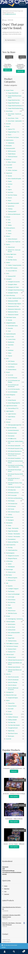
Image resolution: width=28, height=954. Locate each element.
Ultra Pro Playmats (12, 682)
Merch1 (10, 197)
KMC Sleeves (11, 361)
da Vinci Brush (11, 627)
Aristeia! (10, 167)
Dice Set (10, 320)
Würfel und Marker (12, 156)
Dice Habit (10, 708)
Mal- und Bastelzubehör (14, 632)
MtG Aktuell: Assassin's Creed (15, 448)
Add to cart (7, 70)
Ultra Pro (8, 674)
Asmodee (8, 123)
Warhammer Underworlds (14, 309)
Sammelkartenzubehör (13, 203)
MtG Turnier (11, 509)
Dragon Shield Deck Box (14, 100)
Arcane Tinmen (9, 90)
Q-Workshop (9, 561)
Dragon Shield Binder (13, 93)
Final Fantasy (11, 591)
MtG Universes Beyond (13, 511)
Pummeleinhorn (12, 539)
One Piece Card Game (13, 137)
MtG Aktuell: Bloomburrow (15, 451)
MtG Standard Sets (12, 503)
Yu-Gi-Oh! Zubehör (12, 392)
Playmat (10, 355)
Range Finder (11, 638)
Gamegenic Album (12, 284)
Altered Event (11, 247)
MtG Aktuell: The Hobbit (14, 487)
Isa (8, 347)
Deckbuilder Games (13, 325)
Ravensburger (9, 569)
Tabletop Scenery (12, 640)
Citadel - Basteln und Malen (14, 298)
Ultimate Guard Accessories (15, 660)
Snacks (9, 233)
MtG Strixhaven (12, 506)
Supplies (10, 607)
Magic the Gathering (11, 427)
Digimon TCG (11, 129)
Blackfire (10, 586)
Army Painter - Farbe (13, 118)
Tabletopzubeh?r (12, 211)
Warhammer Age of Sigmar (14, 303)
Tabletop (10, 208)
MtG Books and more (13, 492)
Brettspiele (9, 145)
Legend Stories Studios (11, 405)
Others (9, 353)
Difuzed (8, 217)
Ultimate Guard (10, 654)
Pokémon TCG (11, 651)
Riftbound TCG (12, 580)
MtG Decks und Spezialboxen (15, 498)
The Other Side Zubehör (14, 725)
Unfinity (10, 514)
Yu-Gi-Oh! (10, 375)
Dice (9, 397)
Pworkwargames (10, 553)
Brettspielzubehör (10, 148)
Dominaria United (12, 433)
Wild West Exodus (12, 613)
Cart (5, 891)
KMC (7, 358)
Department (9, 173)
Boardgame (11, 520)
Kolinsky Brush (11, 629)
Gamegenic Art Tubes (13, 287)
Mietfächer (10, 350)
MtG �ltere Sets (12, 438)
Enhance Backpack (12, 239)
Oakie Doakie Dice (10, 544)
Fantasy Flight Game (11, 254)
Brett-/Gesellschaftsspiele (14, 178)
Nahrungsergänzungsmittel (14, 424)
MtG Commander (12, 495)
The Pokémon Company (12, 646)
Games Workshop (10, 295)
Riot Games (9, 575)
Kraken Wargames (10, 394)
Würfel (9, 564)
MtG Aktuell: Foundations (14, 458)
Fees (9, 186)
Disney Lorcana (11, 572)
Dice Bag (10, 547)
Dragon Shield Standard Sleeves (15, 108)
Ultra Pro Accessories (13, 677)
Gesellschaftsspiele (11, 333)
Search (14, 951)
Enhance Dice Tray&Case (14, 241)
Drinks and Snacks (10, 228)
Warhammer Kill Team (13, 306)
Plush (9, 605)
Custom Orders (12, 339)
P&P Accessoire (12, 151)
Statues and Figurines (13, 542)
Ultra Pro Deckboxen (13, 679)
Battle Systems (9, 140)
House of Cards (10, 336)
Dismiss (4, 947)
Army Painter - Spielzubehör (15, 121)
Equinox (8, 244)
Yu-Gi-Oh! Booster (12, 377)
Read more (14, 771)
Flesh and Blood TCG (13, 408)
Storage (8, 616)
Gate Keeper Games (11, 317)
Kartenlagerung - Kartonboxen (15, 618)
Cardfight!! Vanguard (13, 588)
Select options (14, 796)
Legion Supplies (10, 411)
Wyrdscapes (11, 736)
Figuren (10, 189)
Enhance (8, 236)
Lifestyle (8, 422)
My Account (4, 951)
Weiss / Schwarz (12, 162)
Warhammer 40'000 (13, 301)
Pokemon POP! (12, 276)
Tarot (9, 331)
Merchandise (11, 435)
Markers (10, 635)
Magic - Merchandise (13, 528)
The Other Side (11, 722)
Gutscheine (10, 344)
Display (10, 181)
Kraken (9, 711)
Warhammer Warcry (13, 311)
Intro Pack (10, 192)
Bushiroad (8, 159)
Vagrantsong (11, 730)
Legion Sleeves (11, 416)
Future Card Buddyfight (14, 594)
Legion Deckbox (12, 413)
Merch (9, 134)
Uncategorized (9, 692)
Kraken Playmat (12, 400)
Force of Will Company (11, 268)
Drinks (9, 230)
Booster (10, 175)
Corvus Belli (9, 164)
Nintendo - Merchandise (14, 533)
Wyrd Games (9, 714)
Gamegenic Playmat (13, 292)
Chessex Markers (12, 706)
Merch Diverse (11, 599)
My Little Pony (11, 602)
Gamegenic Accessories (14, 281)
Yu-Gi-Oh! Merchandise (14, 389)
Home (5, 20)
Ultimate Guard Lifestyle (14, 667)
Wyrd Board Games (13, 733)
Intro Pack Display (12, 195)
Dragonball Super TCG (13, 132)
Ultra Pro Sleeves (12, 685)
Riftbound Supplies (12, 577)
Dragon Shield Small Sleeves (15, 105)
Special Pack (11, 206)
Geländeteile (11, 143)
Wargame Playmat (12, 558)
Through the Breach (13, 727)
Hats (9, 219)
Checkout (6, 894)
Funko (7, 273)
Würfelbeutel (11, 566)
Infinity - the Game (12, 170)
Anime (9, 525)
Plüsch (9, 200)
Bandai (7, 126)
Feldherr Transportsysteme (14, 265)
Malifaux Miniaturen (13, 717)
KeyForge (10, 257)
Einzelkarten (11, 342)
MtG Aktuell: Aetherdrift (14, 445)
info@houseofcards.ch (10, 14)
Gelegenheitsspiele (10, 322)
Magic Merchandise (13, 531)
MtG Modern (11, 500)
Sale (7, 583)
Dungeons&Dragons (13, 697)
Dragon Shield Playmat (13, 102)
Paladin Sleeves (11, 153)
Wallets (10, 225)
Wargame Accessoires (13, 555)
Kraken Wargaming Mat (14, 403)
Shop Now (6, 888)
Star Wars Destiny (12, 259)
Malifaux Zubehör (12, 719)
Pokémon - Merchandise (14, 536)
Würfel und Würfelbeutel (14, 214)
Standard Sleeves (12, 369)
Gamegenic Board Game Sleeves (16, 290)
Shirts (9, 222)
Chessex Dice (11, 703)
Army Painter (9, 111)
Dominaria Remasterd (13, 430)
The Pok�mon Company (12, 643)
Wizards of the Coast (11, 695)
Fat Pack (10, 184)
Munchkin (10, 328)
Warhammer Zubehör (13, 314)
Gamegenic (9, 279)
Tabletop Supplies (10, 621)
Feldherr (8, 262)
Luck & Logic (11, 596)
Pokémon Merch (12, 649)
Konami (8, 372)
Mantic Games (9, 517)
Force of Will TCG (12, 270)
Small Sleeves (11, 366)
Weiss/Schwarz (12, 610)
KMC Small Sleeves (12, 364)
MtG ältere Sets (12, 489)
